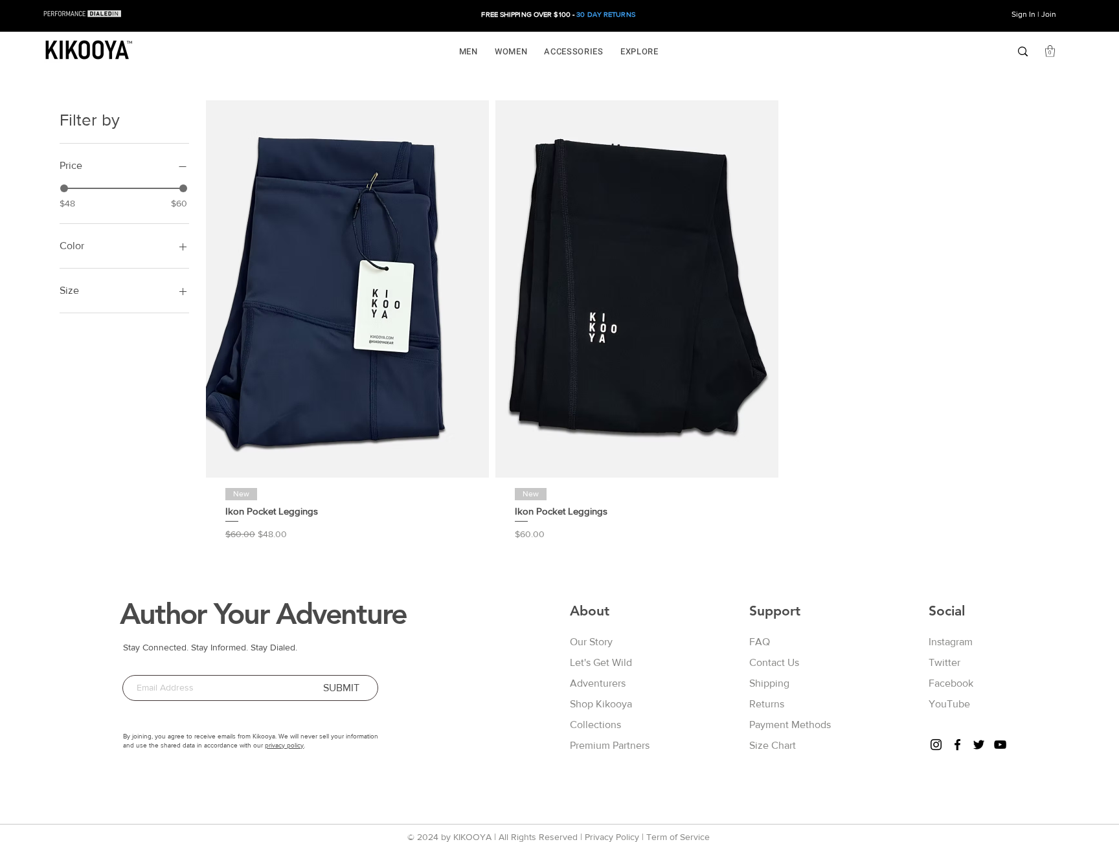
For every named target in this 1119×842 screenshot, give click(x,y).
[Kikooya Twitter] (978, 744)
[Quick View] (347, 289)
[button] (468, 51)
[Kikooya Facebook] (957, 744)
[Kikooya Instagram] (936, 744)
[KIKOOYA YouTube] (1000, 744)
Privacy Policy (612, 837)
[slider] (64, 188)
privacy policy (284, 745)
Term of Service (678, 837)
